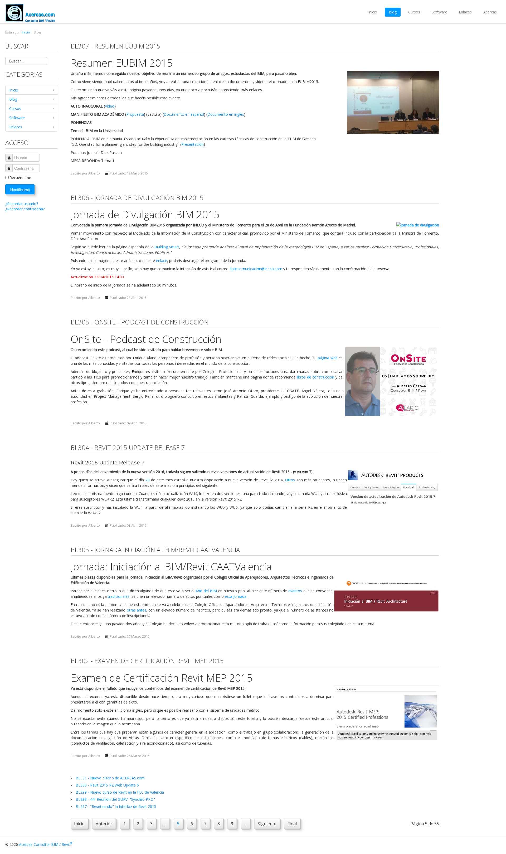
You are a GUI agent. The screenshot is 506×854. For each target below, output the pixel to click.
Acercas (490, 11)
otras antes (136, 610)
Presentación (192, 144)
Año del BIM (206, 590)
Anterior (104, 824)
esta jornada (235, 596)
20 (147, 479)
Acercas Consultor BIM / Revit (45, 844)
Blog (393, 11)
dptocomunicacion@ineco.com (256, 268)
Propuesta (135, 114)
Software (439, 11)
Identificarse (20, 189)
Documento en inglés (225, 114)
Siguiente (267, 824)
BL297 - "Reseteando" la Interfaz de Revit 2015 (115, 806)
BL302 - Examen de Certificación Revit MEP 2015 (147, 660)
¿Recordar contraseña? (25, 208)
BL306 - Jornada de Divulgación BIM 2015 (137, 197)
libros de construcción (315, 377)
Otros (290, 479)
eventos (295, 590)
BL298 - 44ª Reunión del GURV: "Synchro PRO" (115, 799)
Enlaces (465, 11)
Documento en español (184, 114)
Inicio (372, 11)
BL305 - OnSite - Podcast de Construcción (139, 322)
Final (292, 824)
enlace (161, 260)
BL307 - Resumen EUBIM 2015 (115, 46)
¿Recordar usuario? (21, 203)
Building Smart (166, 246)
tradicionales (118, 596)
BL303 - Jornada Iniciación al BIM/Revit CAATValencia (155, 549)
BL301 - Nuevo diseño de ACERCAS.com (110, 777)
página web (328, 357)
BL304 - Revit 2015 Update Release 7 (128, 447)
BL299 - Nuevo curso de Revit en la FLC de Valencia (119, 792)
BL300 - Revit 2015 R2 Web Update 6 (107, 785)
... (165, 824)
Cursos (414, 11)
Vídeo (109, 106)
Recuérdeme (20, 177)
